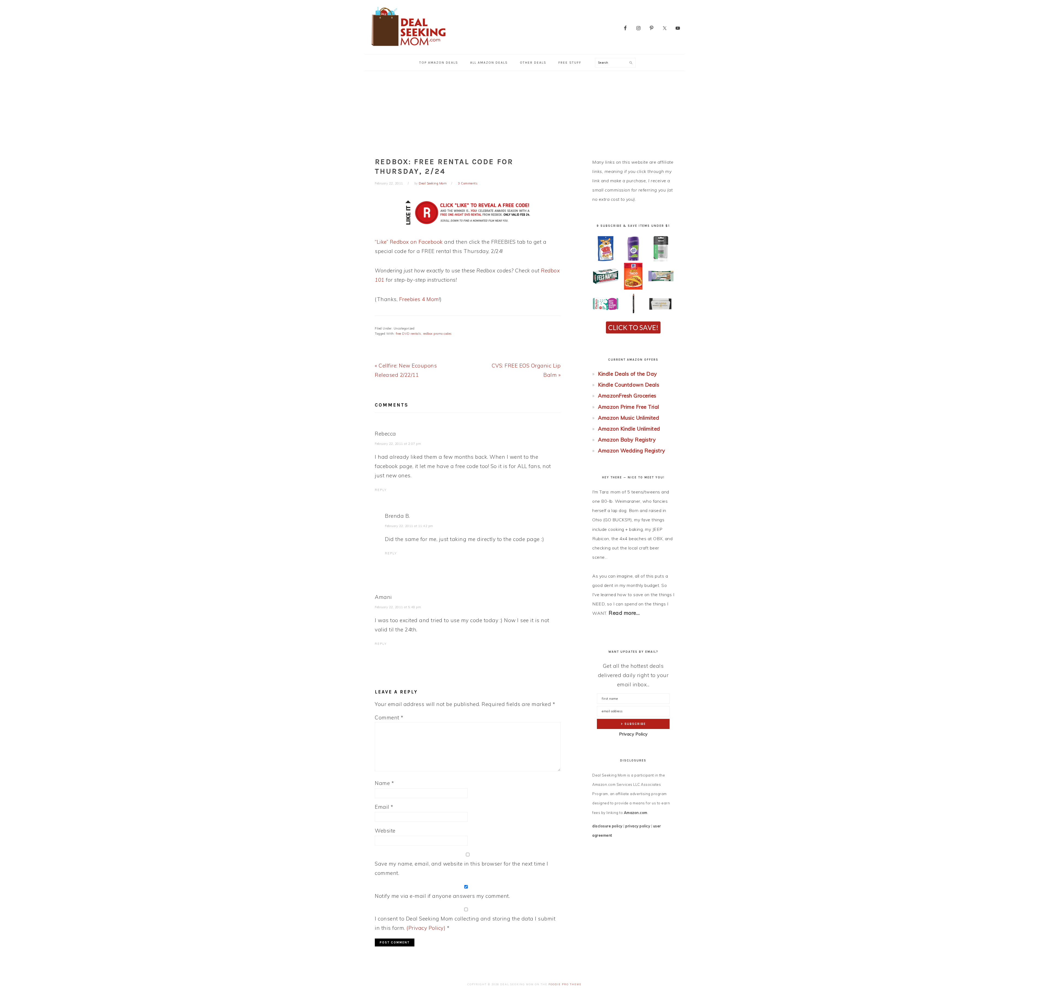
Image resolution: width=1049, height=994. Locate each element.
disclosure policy (607, 826)
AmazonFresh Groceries (627, 395)
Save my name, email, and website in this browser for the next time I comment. (461, 868)
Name (384, 783)
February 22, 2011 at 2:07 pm (398, 444)
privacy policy (637, 826)
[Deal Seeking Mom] (408, 48)
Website (385, 830)
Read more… (624, 613)
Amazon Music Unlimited (628, 417)
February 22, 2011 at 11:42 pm (409, 526)
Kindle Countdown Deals (628, 384)
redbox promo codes (437, 334)
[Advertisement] (524, 112)
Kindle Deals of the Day (627, 373)
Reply (381, 490)
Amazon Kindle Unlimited (629, 428)
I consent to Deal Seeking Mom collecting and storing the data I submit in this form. (465, 923)
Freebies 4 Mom (419, 299)
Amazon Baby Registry (627, 439)
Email (384, 807)
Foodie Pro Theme (565, 984)
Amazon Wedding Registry (631, 450)
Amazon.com (635, 812)
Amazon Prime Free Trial (628, 407)
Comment (389, 717)
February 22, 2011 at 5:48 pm (398, 607)
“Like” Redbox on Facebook (409, 242)
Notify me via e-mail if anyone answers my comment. (442, 896)
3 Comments (468, 183)
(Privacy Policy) (425, 928)
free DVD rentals (408, 334)
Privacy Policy (633, 734)
